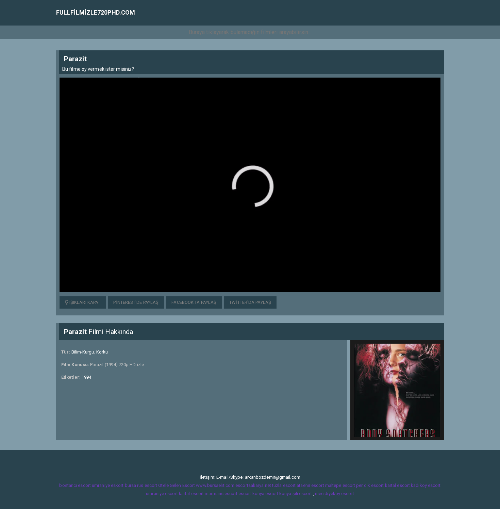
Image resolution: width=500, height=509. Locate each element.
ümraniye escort (162, 493)
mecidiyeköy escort (334, 493)
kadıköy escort (425, 485)
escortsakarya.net (253, 485)
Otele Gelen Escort (176, 485)
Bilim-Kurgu (82, 352)
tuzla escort (284, 485)
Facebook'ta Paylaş (193, 302)
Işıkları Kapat (84, 302)
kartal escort (397, 485)
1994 (86, 377)
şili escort (302, 493)
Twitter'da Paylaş (250, 302)
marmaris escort (221, 493)
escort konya (251, 493)
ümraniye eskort (108, 485)
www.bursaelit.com (215, 485)
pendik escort (370, 485)
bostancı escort (75, 485)
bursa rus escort (141, 485)
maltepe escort (340, 485)
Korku (102, 352)
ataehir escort (310, 485)
